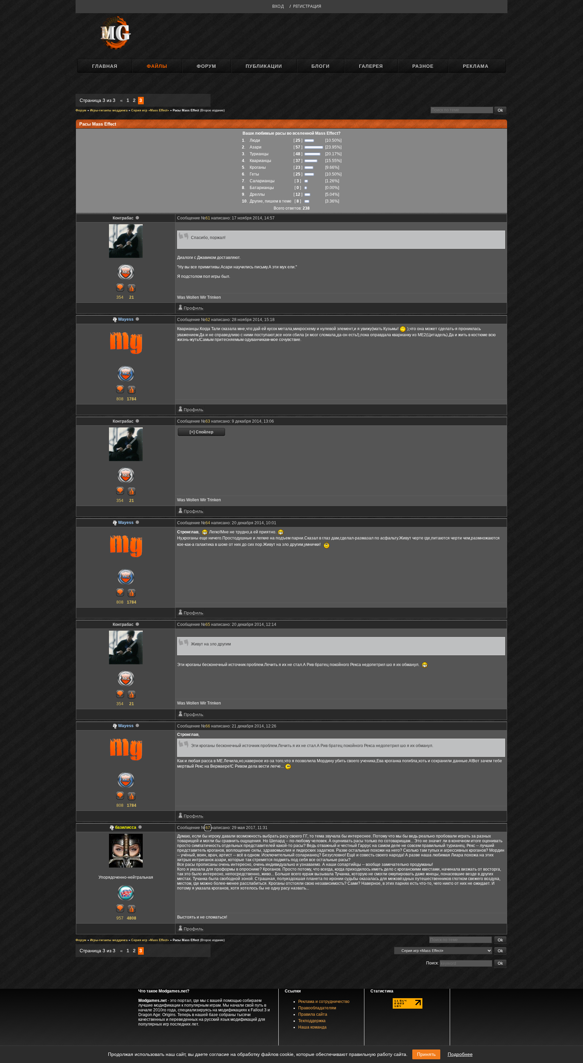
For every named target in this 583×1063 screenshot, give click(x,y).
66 (207, 726)
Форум (206, 66)
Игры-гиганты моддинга (109, 110)
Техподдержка (312, 1020)
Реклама (476, 66)
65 (207, 624)
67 (207, 827)
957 (119, 918)
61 (207, 218)
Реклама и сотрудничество (324, 1001)
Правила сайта (312, 1014)
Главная (104, 66)
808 (119, 399)
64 (207, 523)
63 (207, 421)
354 (119, 297)
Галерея (371, 66)
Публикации (264, 66)
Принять (426, 1054)
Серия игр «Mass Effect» (150, 110)
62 (207, 319)
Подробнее (460, 1054)
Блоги (320, 66)
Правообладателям (317, 1008)
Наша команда (312, 1027)
